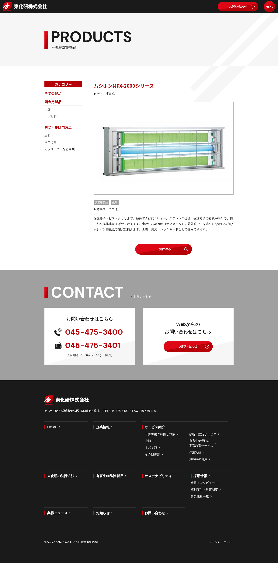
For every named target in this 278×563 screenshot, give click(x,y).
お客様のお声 (198, 459)
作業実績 (195, 452)
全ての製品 (52, 93)
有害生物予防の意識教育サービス (201, 443)
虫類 (47, 109)
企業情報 (103, 427)
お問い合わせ (238, 6)
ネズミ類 (50, 116)
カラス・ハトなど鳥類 (59, 149)
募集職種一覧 (200, 496)
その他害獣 (152, 454)
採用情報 (200, 476)
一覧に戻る (163, 249)
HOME (52, 427)
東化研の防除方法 (61, 476)
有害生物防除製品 (109, 476)
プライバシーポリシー (221, 541)
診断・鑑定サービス (202, 434)
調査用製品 (52, 101)
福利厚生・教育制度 (204, 489)
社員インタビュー (203, 482)
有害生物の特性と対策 (160, 434)
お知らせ (103, 513)
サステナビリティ (158, 476)
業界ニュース (57, 513)
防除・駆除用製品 (58, 127)
